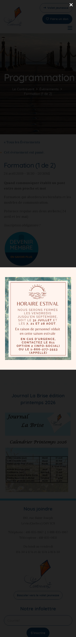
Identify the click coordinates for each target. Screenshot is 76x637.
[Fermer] (71, 5)
